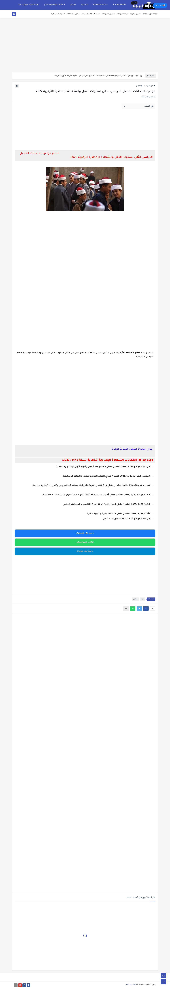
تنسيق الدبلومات (108, 14)
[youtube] (20, 985)
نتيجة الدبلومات (122, 14)
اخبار (138, 86)
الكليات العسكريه (58, 14)
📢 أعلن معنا (160, 5)
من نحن (73, 5)
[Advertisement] (85, 51)
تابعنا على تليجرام (85, 551)
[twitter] (17, 14)
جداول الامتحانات (73, 14)
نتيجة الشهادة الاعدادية (91, 14)
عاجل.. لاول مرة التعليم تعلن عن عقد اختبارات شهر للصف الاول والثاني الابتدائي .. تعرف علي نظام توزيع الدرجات (96, 76)
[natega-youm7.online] (16, 985)
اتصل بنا (84, 5)
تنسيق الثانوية (135, 14)
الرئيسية (149, 86)
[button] (146, 608)
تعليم (135, 599)
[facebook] (28, 985)
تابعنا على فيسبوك (85, 533)
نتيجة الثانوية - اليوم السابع (54, 5)
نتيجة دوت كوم (131, 985)
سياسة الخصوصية (100, 5)
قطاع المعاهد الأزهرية (128, 353)
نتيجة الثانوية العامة (150, 14)
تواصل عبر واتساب (85, 542)
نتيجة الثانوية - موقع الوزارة (29, 5)
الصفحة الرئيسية (119, 5)
